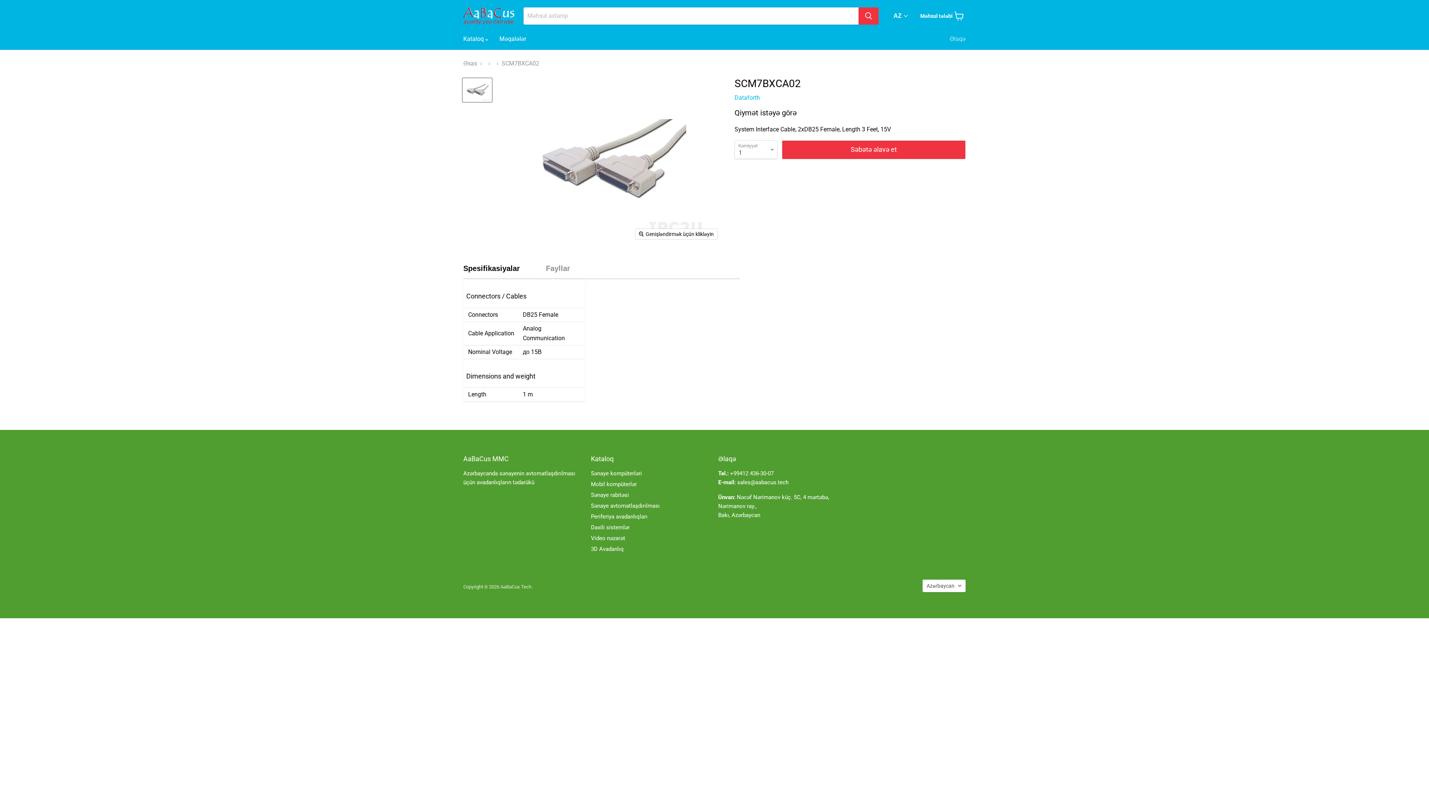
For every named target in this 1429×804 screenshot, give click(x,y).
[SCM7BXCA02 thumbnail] (477, 90)
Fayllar (558, 268)
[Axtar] (869, 16)
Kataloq (474, 38)
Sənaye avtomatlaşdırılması (625, 505)
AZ (897, 16)
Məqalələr (512, 38)
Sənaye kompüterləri (616, 473)
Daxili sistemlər (610, 527)
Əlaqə (958, 38)
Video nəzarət (608, 538)
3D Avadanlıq (607, 549)
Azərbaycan (941, 586)
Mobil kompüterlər (614, 484)
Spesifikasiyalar (491, 268)
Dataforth (747, 97)
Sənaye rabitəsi (610, 495)
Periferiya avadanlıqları (619, 516)
